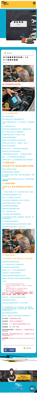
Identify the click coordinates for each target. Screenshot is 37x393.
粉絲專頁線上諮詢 (15, 318)
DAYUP (28, 392)
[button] (10, 350)
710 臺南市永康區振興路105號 (20, 324)
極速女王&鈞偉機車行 (17, 321)
